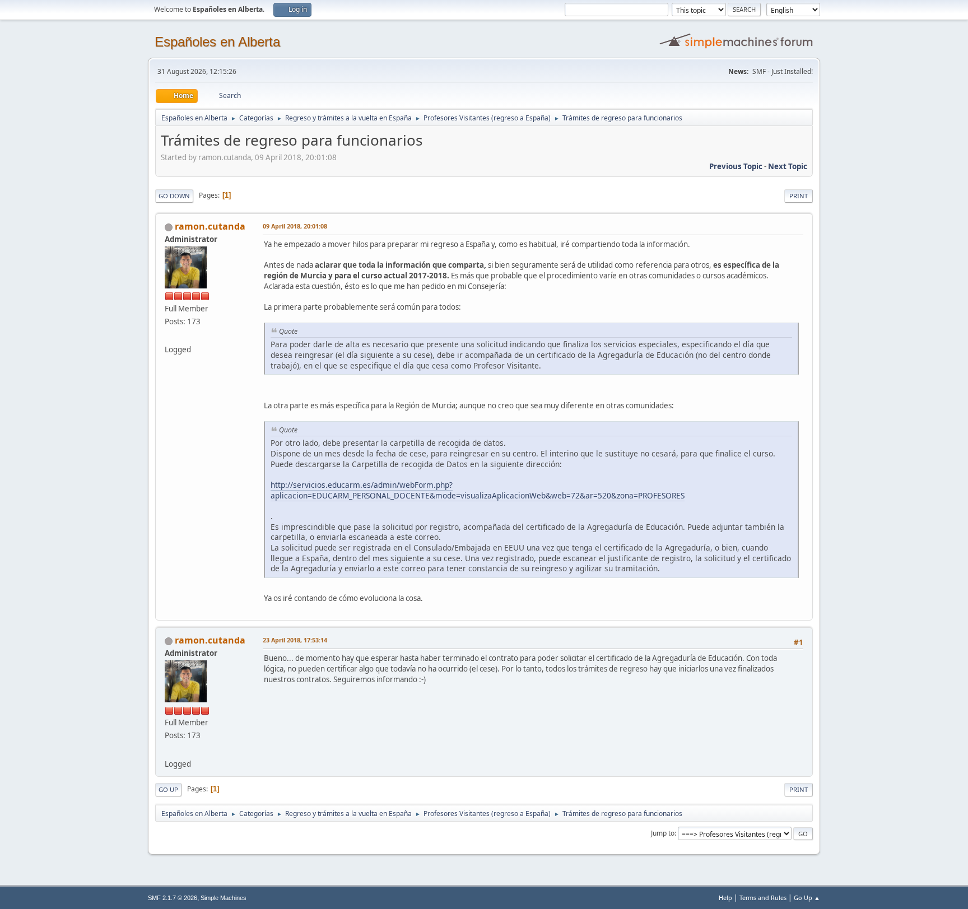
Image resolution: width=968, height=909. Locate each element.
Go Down (174, 196)
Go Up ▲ (807, 897)
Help (725, 897)
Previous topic (735, 166)
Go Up (168, 789)
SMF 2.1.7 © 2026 (172, 897)
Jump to (662, 833)
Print (798, 196)
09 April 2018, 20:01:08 (295, 226)
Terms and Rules (763, 897)
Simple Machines (223, 897)
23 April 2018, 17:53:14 (295, 640)
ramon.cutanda (210, 226)
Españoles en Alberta (217, 41)
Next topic (787, 166)
